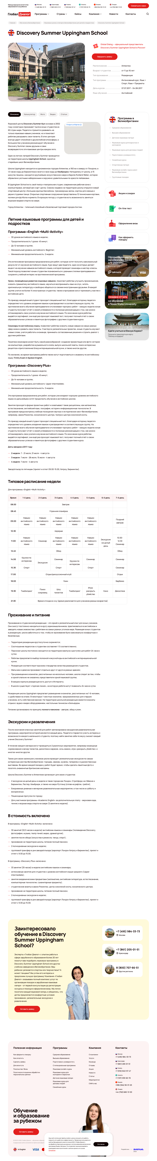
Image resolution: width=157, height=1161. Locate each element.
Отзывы (92, 1065)
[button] (34, 98)
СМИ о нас (93, 1083)
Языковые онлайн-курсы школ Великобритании (124, 171)
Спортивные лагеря (120, 165)
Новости (92, 1073)
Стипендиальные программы (64, 1065)
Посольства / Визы (20, 1069)
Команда (92, 1062)
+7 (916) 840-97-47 (69, 7)
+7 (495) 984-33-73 (40, 7)
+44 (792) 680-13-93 (116, 7)
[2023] (139, 1149)
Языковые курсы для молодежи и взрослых (61, 1073)
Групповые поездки (120, 177)
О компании (93, 1055)
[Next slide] (85, 72)
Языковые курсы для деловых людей (127, 150)
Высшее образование (121, 133)
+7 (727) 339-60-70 (84, 7)
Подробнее (52, 1150)
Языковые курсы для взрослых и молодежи (125, 144)
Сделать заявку (19, 1062)
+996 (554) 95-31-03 (100, 7)
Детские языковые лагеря (123, 138)
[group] (46, 72)
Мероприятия (94, 1080)
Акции (91, 1069)
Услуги (91, 1058)
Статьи (91, 1076)
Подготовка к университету (123, 155)
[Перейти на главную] (19, 14)
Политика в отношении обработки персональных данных (26, 1073)
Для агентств (18, 1065)
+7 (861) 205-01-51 (55, 7)
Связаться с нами (138, 6)
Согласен (101, 1144)
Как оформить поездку (22, 1055)
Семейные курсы (119, 160)
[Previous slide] (8, 72)
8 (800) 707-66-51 (127, 967)
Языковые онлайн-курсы (62, 1069)
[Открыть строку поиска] (147, 14)
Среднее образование (121, 128)
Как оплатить (18, 1058)
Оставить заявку (27, 1009)
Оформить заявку (104, 56)
